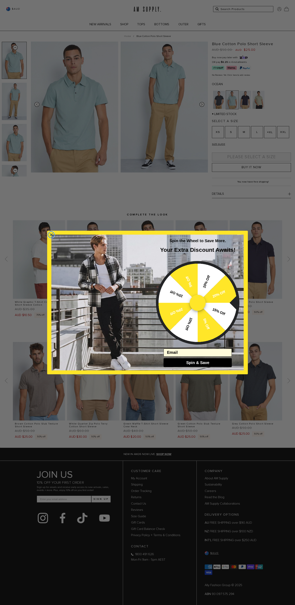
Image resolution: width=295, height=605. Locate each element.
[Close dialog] (51, 235)
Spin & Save (197, 362)
